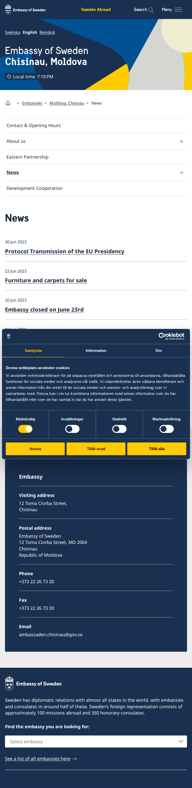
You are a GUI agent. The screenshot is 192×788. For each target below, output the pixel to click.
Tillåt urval (96, 449)
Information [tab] (96, 350)
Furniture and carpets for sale (46, 280)
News (12, 172)
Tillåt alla (156, 449)
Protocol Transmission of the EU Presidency (64, 251)
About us (16, 141)
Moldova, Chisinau (67, 103)
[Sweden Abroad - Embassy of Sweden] (30, 9)
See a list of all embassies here (37, 758)
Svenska (12, 32)
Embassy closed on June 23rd (44, 309)
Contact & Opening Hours (33, 125)
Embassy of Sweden (46, 56)
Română (47, 32)
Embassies (32, 103)
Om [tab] (159, 350)
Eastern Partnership (27, 157)
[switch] (72, 429)
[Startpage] (10, 103)
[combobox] (96, 741)
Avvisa (35, 449)
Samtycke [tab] (33, 350)
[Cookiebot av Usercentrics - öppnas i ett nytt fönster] (164, 336)
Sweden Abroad (96, 9)
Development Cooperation (34, 188)
